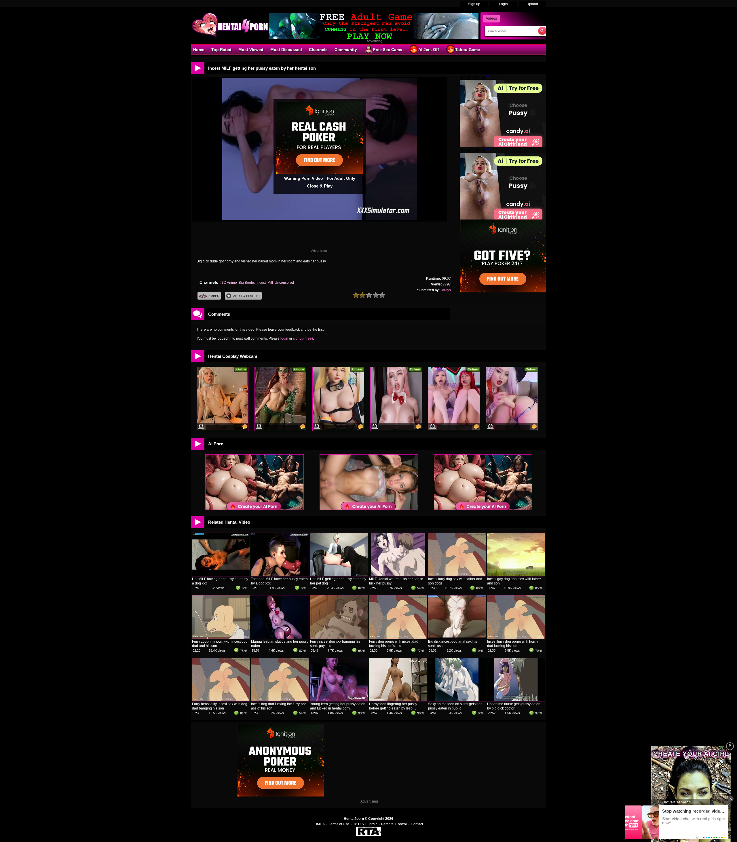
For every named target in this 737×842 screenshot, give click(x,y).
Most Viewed (250, 49)
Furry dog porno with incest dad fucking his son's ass (393, 643)
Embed (213, 296)
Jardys (445, 290)
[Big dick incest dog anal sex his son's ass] (457, 637)
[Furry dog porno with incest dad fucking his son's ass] (398, 637)
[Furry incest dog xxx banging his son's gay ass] (339, 637)
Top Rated (221, 49)
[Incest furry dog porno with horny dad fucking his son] (516, 637)
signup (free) (303, 338)
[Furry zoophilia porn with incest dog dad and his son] (221, 637)
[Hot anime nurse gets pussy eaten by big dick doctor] (516, 700)
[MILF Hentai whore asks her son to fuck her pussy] (398, 575)
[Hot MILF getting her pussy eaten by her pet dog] (339, 575)
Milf (270, 283)
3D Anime (229, 283)
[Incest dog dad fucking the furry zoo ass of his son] (280, 700)
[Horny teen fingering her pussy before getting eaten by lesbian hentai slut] (398, 700)
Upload (532, 4)
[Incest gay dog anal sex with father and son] (516, 575)
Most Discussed (286, 49)
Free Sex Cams (387, 49)
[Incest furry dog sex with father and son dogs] (457, 575)
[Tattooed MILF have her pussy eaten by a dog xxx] (280, 575)
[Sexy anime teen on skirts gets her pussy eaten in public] (457, 700)
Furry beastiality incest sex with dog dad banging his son (219, 706)
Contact (417, 824)
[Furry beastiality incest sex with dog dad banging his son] (221, 700)
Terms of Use (339, 824)
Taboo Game (467, 49)
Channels (318, 49)
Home (198, 49)
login (284, 338)
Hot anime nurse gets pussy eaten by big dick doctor (513, 706)
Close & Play (320, 185)
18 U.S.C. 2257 (365, 824)
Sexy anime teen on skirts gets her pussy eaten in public (455, 706)
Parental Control (394, 824)
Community (346, 49)
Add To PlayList (246, 296)
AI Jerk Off (428, 49)
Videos (491, 18)
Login (503, 4)
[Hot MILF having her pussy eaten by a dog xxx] (221, 575)
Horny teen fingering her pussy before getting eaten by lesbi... (393, 706)
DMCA (319, 824)
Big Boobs (247, 283)
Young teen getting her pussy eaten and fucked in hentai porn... (337, 706)
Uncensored (284, 283)
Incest (261, 283)
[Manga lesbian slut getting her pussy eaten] (280, 637)
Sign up (474, 4)
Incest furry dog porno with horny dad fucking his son (512, 643)
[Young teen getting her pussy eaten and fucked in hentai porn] (339, 700)
